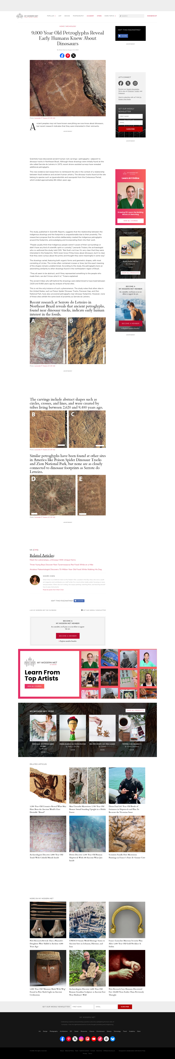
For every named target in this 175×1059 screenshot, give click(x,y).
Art (60, 16)
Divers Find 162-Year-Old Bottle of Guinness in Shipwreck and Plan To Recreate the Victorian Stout (124, 809)
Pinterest (131, 91)
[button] (110, 16)
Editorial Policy (69, 1051)
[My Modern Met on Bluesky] (112, 1038)
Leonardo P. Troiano (40, 118)
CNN (36, 550)
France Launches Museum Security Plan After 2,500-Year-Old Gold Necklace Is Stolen (125, 943)
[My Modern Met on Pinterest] (68, 1038)
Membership (152, 16)
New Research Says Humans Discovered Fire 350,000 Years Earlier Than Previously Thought (126, 991)
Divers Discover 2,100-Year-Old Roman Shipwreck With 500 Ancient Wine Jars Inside (85, 857)
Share (80, 601)
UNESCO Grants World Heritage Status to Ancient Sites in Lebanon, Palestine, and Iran (87, 943)
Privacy (85, 1053)
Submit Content (84, 1051)
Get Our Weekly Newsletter (94, 610)
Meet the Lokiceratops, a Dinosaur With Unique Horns (53, 560)
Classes (91, 1031)
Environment (101, 1031)
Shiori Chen (62, 50)
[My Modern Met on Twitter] (74, 1038)
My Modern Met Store (42, 711)
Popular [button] (50, 16)
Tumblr (136, 91)
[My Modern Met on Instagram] (81, 1038)
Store (99, 16)
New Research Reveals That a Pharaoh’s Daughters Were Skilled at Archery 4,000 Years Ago (46, 943)
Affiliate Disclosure (109, 1051)
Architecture (64, 1031)
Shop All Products (130, 273)
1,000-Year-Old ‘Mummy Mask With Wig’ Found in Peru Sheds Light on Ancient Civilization (48, 991)
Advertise (99, 1051)
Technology (117, 1031)
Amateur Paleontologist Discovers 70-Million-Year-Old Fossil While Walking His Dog (66, 569)
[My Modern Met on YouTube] (93, 1038)
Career (76, 1031)
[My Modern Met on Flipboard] (87, 1038)
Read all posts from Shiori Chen (53, 590)
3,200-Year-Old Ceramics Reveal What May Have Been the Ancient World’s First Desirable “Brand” (48, 809)
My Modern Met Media (129, 98)
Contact (92, 1051)
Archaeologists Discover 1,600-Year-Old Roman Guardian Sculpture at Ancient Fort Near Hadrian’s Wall (87, 991)
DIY (71, 1031)
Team (76, 1051)
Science (109, 1031)
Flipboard (121, 93)
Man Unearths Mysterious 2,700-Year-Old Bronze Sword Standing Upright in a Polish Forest (87, 809)
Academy (90, 16)
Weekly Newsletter (132, 89)
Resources (84, 1031)
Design (67, 16)
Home (61, 26)
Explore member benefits (68, 641)
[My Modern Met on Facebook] (62, 1038)
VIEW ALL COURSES (130, 221)
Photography (78, 16)
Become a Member (68, 636)
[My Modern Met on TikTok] (100, 1038)
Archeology (71, 26)
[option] (90, 680)
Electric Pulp (141, 1051)
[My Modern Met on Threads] (106, 1038)
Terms (90, 1053)
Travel (125, 1031)
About (62, 1051)
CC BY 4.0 (51, 118)
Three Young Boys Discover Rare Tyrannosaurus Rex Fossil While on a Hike (61, 564)
